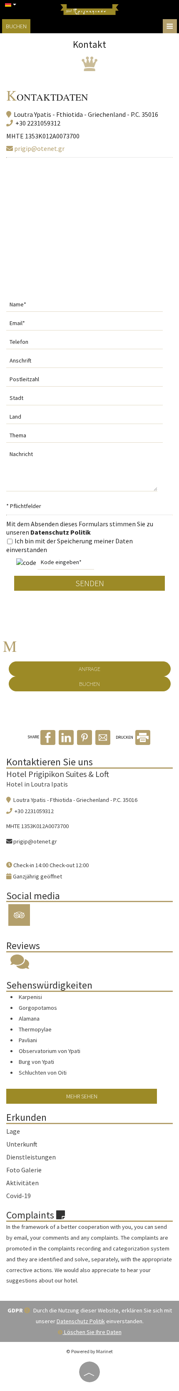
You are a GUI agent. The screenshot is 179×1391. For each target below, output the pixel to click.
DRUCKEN (125, 737)
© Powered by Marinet (89, 1351)
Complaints (31, 1214)
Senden (89, 583)
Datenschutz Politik (60, 532)
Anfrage (89, 669)
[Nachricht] (86, 472)
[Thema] (89, 437)
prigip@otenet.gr (39, 148)
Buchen (16, 26)
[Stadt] (89, 400)
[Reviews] (19, 965)
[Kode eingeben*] (65, 564)
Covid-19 (18, 1195)
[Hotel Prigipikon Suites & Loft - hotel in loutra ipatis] (89, 9)
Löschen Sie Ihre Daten (92, 1332)
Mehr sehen (81, 1096)
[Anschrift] (89, 362)
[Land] (89, 418)
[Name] (89, 306)
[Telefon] (89, 344)
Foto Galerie (24, 1170)
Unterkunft (21, 1144)
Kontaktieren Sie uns (49, 761)
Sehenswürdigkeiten (49, 985)
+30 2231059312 (37, 123)
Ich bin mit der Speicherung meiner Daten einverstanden (69, 545)
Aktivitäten (22, 1183)
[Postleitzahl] (89, 381)
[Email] (89, 325)
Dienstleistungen (31, 1157)
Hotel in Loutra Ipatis (37, 784)
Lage (13, 1131)
